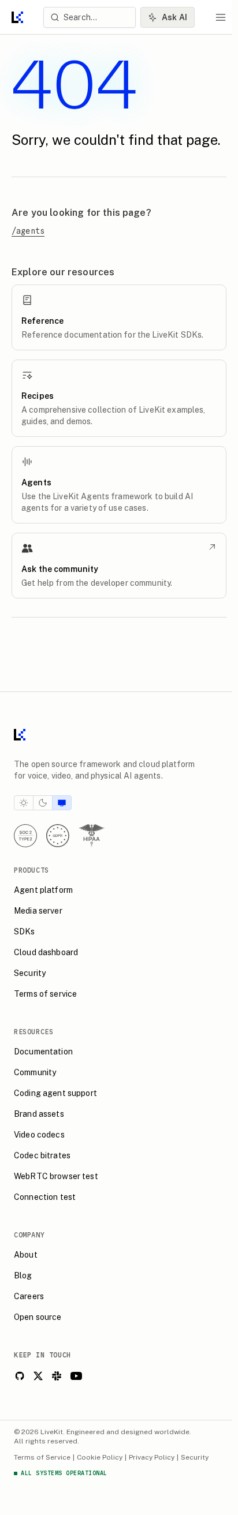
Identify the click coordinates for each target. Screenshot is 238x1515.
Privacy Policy (151, 1457)
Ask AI (174, 17)
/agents (28, 230)
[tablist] (43, 802)
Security (195, 1457)
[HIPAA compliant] (92, 835)
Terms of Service (42, 1457)
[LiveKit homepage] (119, 737)
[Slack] (56, 1376)
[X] (38, 1376)
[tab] (24, 802)
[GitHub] (19, 1376)
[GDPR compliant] (57, 835)
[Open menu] (221, 17)
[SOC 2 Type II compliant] (25, 835)
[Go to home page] (17, 17)
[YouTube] (76, 1376)
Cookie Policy (99, 1457)
